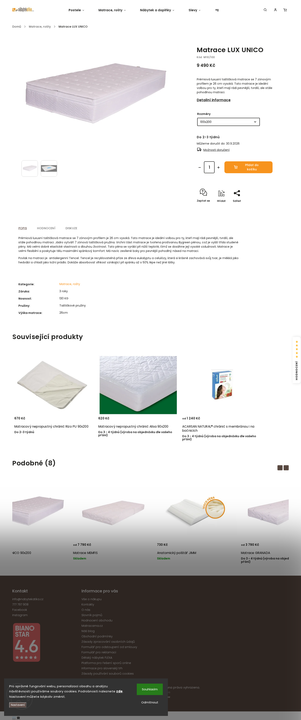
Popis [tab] (22, 228)
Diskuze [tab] (71, 228)
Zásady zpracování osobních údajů (108, 642)
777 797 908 (20, 604)
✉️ (14, 718)
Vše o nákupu (91, 599)
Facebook (19, 610)
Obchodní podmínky (97, 636)
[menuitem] (80, 10)
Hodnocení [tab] (46, 228)
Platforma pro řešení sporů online (106, 663)
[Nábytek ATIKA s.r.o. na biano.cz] (45, 643)
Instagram (20, 615)
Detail (254, 420)
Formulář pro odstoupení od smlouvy (109, 647)
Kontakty (87, 604)
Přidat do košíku (252, 167)
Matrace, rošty (69, 284)
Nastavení (18, 705)
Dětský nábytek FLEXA (96, 658)
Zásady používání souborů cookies (107, 674)
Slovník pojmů (91, 615)
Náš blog (88, 631)
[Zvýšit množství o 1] (218, 167)
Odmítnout (149, 702)
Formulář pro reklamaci (98, 652)
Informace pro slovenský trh (101, 668)
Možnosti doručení (216, 150)
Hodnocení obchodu (96, 620)
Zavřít (259, 208)
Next (287, 468)
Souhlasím (150, 689)
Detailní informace (214, 100)
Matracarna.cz (92, 626)
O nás (85, 610)
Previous (281, 468)
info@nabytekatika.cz (27, 599)
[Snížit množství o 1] (199, 167)
